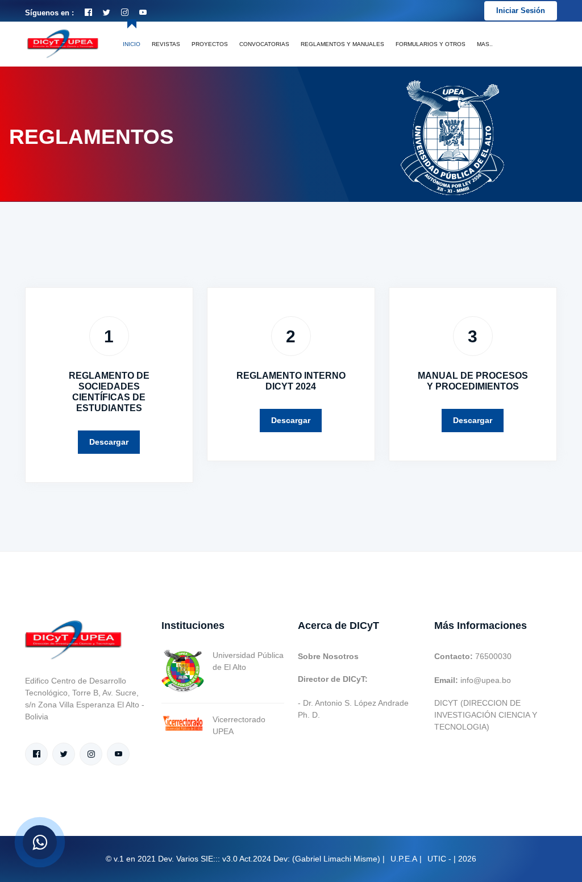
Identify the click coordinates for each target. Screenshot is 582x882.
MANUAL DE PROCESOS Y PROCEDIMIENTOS (473, 381)
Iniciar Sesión (520, 10)
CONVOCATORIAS (264, 44)
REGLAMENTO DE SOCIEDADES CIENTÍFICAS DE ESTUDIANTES (109, 392)
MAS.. (485, 44)
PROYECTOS (210, 44)
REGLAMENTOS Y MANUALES (342, 44)
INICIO (131, 44)
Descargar (108, 441)
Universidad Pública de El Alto (248, 661)
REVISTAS (166, 44)
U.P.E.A (403, 858)
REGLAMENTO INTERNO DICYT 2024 (291, 381)
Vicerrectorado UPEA (239, 725)
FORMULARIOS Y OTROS (430, 44)
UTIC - (439, 858)
